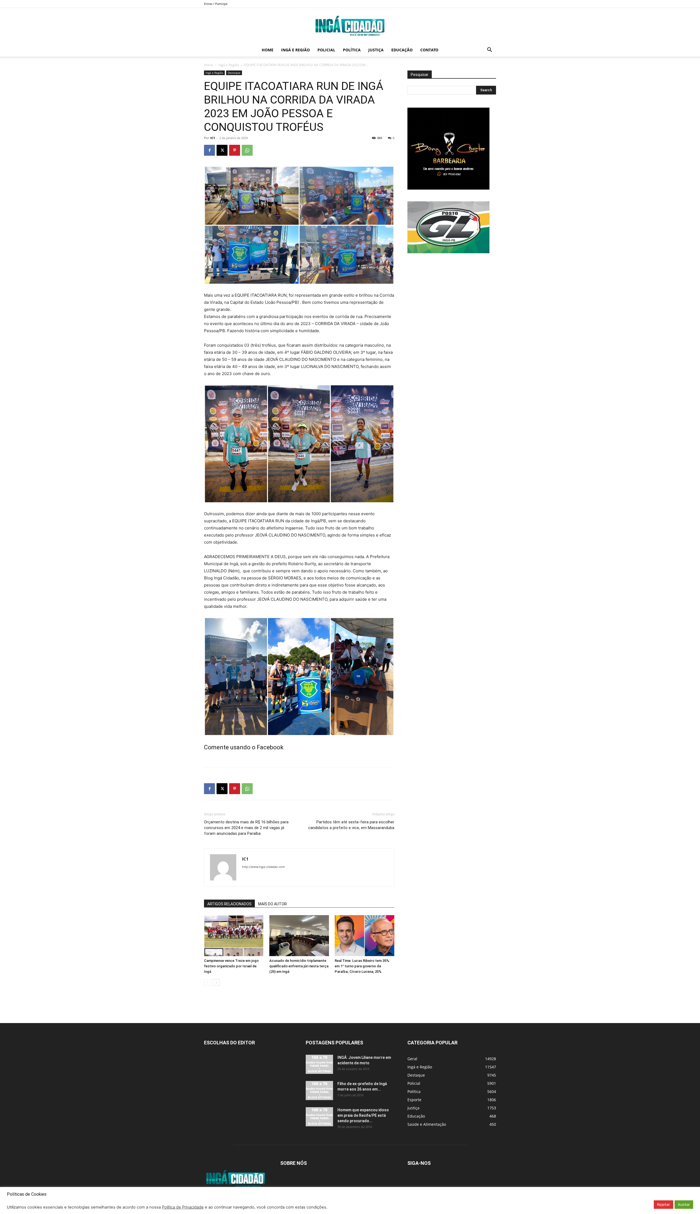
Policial (326, 49)
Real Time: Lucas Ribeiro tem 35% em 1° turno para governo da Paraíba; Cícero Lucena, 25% (362, 966)
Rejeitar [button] (663, 1204)
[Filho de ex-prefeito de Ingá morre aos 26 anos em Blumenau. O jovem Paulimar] (319, 1090)
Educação (402, 49)
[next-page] (216, 982)
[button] (489, 50)
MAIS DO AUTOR (272, 904)
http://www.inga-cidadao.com (263, 867)
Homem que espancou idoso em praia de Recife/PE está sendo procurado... (363, 1115)
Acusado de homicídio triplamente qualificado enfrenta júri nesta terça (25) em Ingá (298, 966)
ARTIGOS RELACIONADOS (229, 904)
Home (267, 49)
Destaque (234, 73)
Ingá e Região (295, 49)
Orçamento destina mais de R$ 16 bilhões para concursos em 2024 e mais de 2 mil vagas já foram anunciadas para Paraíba (246, 828)
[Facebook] (209, 150)
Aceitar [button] (684, 1204)
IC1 (212, 138)
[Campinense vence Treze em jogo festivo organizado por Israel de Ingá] (234, 935)
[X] (222, 150)
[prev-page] (207, 982)
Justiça (376, 49)
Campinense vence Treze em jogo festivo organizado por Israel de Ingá (231, 966)
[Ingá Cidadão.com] (350, 26)
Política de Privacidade (183, 1207)
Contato (429, 49)
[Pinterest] (234, 150)
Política (352, 49)
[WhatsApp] (247, 150)
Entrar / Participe (216, 4)
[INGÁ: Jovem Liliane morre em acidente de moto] (319, 1064)
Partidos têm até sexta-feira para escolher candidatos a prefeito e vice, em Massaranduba (351, 825)
